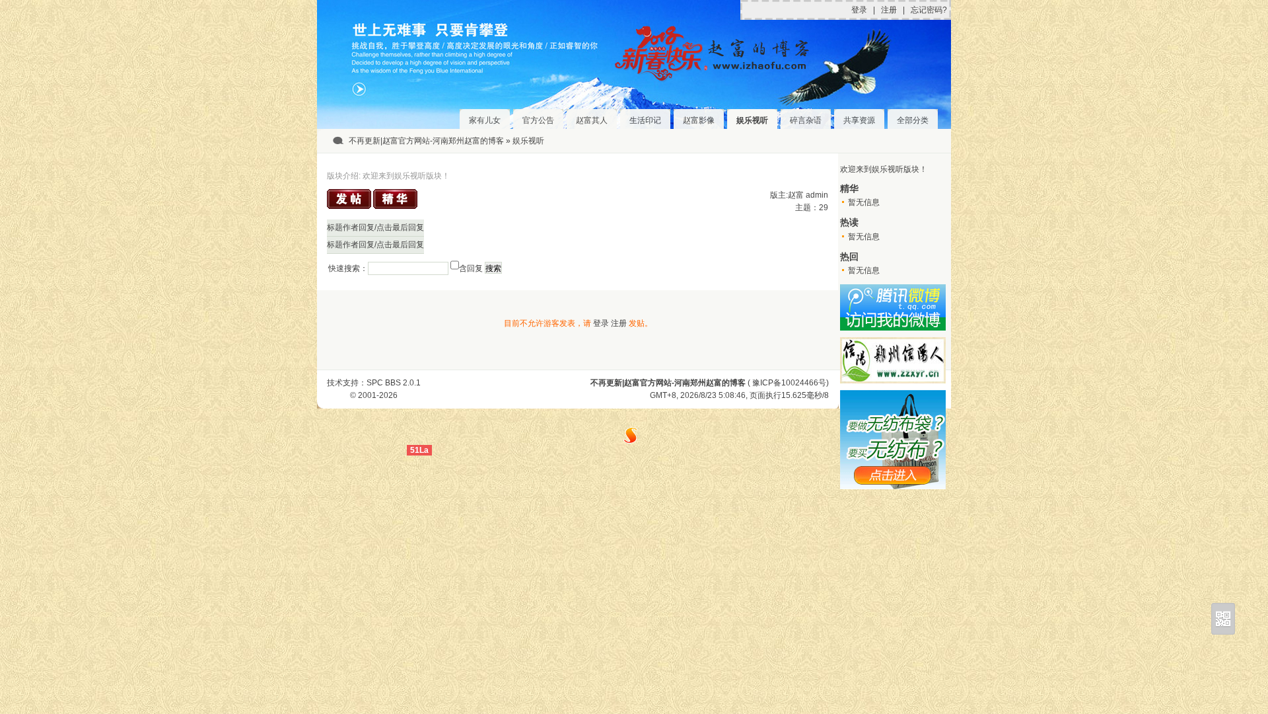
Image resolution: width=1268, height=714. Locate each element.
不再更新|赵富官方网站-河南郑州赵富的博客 (426, 140)
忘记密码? (929, 10)
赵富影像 (699, 120)
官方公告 (538, 120)
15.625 (793, 395)
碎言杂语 (806, 120)
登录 (859, 10)
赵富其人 (592, 120)
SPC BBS (384, 382)
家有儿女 (485, 120)
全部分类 (913, 120)
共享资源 (859, 120)
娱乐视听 (752, 120)
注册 (889, 10)
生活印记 (645, 120)
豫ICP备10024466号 (789, 382)
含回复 (471, 268)
